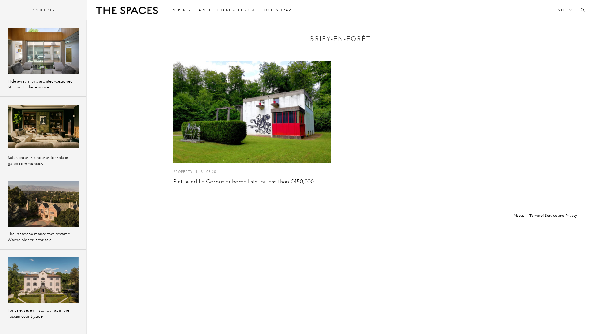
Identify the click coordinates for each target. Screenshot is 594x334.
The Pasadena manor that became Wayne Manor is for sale (39, 237)
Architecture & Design (226, 10)
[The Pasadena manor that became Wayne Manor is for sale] (43, 204)
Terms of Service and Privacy (553, 215)
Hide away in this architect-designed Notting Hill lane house (40, 84)
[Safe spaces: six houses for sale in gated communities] (43, 127)
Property (180, 10)
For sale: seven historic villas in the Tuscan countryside (38, 313)
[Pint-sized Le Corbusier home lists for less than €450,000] (252, 112)
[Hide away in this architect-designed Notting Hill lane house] (43, 51)
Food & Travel (279, 10)
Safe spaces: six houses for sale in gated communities (38, 160)
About (519, 215)
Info (561, 10)
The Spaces (127, 12)
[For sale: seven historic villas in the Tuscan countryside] (43, 280)
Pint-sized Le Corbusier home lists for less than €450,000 (243, 181)
